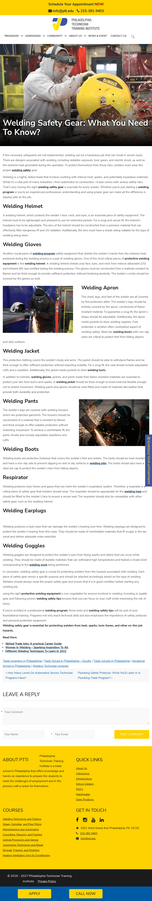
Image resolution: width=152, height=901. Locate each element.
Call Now (86, 893)
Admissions (33, 36)
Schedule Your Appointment (76, 4)
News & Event (97, 36)
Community (54, 36)
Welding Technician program (51, 666)
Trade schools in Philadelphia (111, 661)
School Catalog (85, 784)
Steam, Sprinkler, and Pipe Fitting (22, 824)
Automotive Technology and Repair (23, 845)
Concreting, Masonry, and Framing (22, 834)
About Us (81, 768)
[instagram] (86, 820)
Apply (34, 893)
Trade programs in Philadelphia (22, 661)
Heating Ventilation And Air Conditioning (26, 855)
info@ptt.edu (63, 11)
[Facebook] (79, 820)
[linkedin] (102, 820)
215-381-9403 (92, 11)
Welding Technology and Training (22, 819)
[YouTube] (94, 820)
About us (75, 36)
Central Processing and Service (20, 840)
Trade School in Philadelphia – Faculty (67, 661)
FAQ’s (79, 789)
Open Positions (85, 799)
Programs (12, 36)
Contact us (118, 36)
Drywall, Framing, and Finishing (21, 850)
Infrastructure (84, 779)
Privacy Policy (47, 881)
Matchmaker (83, 794)
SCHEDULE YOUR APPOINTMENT (149, 462)
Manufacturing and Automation (21, 829)
